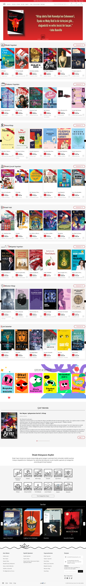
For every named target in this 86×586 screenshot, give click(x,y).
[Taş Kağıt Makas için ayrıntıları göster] (36, 340)
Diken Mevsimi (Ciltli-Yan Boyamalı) (63, 110)
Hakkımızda (5, 556)
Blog (77, 1)
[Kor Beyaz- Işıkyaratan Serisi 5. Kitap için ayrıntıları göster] (9, 425)
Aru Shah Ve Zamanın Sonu (77, 233)
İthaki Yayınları (47, 556)
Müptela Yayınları (48, 566)
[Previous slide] (1, 60)
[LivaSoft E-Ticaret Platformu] (43, 583)
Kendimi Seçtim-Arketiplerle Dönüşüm (35, 151)
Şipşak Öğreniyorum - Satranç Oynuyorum (49, 192)
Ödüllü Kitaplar (42, 4)
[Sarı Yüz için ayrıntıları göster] (64, 340)
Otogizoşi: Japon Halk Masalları (77, 71)
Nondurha (60, 233)
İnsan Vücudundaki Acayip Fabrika (77, 192)
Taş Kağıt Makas (33, 352)
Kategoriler (26, 4)
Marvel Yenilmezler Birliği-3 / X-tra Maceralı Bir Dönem (6, 192)
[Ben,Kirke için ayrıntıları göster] (21, 340)
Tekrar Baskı (23, 4)
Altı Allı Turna (19, 110)
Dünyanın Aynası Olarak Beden (6, 311)
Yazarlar (31, 4)
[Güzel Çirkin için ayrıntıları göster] (78, 340)
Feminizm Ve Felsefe (63, 311)
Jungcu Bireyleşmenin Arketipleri (77, 311)
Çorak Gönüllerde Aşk (35, 272)
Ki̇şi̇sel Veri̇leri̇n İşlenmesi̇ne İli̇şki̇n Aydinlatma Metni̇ (31, 561)
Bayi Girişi (81, 1)
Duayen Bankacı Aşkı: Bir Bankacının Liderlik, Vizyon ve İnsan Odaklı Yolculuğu (6, 272)
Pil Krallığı (18, 192)
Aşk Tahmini (47, 110)
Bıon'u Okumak (19, 311)
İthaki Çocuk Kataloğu (36, 4)
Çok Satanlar (18, 4)
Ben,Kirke (18, 352)
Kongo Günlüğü (47, 311)
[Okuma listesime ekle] (13, 50)
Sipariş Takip (72, 1)
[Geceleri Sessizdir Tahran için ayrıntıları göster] (50, 340)
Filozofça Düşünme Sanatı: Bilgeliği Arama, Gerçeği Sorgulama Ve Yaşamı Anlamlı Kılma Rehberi (63, 151)
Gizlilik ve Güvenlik (7, 568)
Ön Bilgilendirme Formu (8, 571)
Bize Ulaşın (5, 558)
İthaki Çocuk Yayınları (49, 563)
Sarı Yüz (60, 352)
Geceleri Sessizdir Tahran (49, 352)
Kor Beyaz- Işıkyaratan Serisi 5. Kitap (49, 71)
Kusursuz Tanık (33, 110)
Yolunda (18, 233)
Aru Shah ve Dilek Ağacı (49, 233)
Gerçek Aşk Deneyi (76, 110)
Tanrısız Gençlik (19, 71)
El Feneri (4, 71)
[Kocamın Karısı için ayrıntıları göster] (7, 340)
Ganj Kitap (46, 571)
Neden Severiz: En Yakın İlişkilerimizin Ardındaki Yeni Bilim (77, 151)
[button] (2, 524)
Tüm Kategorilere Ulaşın (43, 496)
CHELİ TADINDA (47, 272)
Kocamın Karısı (5, 352)
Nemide (60, 71)
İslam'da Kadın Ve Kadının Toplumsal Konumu (35, 311)
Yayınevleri (8, 4)
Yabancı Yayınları (48, 558)
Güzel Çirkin (75, 352)
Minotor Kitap (47, 568)
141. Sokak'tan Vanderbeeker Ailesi (6, 233)
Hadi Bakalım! (61, 192)
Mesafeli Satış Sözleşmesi (9, 563)
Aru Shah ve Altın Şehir (35, 233)
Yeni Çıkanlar (14, 4)
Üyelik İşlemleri (27, 556)
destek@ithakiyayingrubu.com (74, 557)
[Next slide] (85, 60)
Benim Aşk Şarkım (6, 110)
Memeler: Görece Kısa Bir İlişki (6, 151)
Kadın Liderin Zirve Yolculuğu (77, 272)
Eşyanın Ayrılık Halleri (21, 272)
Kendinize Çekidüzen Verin (35, 71)
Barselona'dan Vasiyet (49, 151)
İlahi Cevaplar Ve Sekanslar (63, 272)
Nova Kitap (46, 561)
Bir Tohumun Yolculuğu (35, 192)
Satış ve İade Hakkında (8, 566)
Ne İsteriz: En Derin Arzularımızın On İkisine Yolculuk (21, 151)
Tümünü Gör (78, 45)
